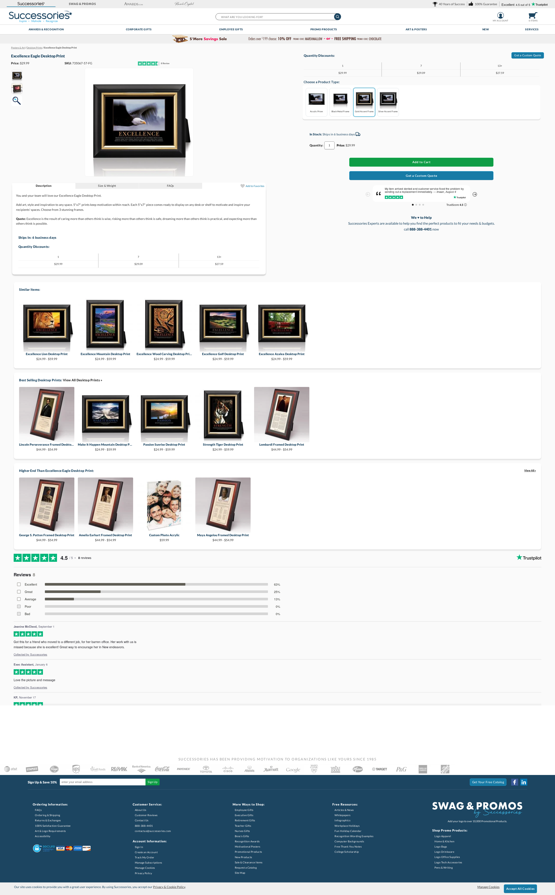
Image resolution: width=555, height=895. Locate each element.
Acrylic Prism (316, 111)
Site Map (240, 872)
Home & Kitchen (444, 841)
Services (532, 29)
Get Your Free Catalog (488, 782)
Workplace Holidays (347, 825)
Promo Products (323, 29)
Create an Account (146, 852)
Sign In (139, 847)
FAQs (170, 185)
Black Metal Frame (340, 111)
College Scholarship (347, 851)
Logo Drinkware (444, 851)
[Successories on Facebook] (514, 782)
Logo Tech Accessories (448, 862)
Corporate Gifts (139, 29)
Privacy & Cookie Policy (169, 887)
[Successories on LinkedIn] (523, 782)
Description (44, 185)
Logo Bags (440, 846)
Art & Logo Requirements (50, 831)
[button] (31, 4)
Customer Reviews (146, 815)
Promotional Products (248, 851)
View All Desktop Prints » (83, 380)
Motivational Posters (247, 846)
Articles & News (344, 810)
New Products (243, 857)
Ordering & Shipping (47, 815)
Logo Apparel (442, 836)
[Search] (337, 16)
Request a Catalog (246, 867)
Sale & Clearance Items (249, 862)
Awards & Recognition (46, 29)
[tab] (44, 186)
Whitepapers (343, 815)
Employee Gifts (231, 29)
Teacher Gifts (243, 825)
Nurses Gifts (242, 831)
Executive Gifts (244, 815)
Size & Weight (107, 185)
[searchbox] (278, 16)
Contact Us (142, 820)
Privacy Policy (143, 873)
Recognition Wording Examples (354, 836)
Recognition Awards (247, 841)
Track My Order (144, 857)
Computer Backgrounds (349, 841)
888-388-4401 (144, 825)
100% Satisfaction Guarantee (53, 825)
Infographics (342, 820)
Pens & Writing (443, 867)
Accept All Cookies (520, 888)
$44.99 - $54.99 (46, 447)
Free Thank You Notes (348, 846)
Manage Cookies (145, 867)
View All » (530, 470)
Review (165, 63)
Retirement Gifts (245, 820)
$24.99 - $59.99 (47, 356)
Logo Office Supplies (447, 857)
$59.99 (164, 537)
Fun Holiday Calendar (348, 831)
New (485, 29)
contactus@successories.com (153, 831)
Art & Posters (416, 29)
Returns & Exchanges (48, 820)
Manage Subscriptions (148, 862)
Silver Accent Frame (388, 111)
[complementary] (277, 39)
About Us (140, 810)
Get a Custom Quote (527, 55)
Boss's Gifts (242, 836)
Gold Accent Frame (364, 111)
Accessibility (43, 836)
